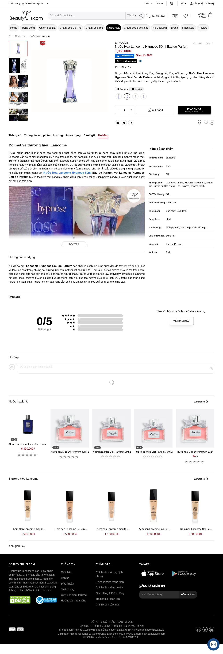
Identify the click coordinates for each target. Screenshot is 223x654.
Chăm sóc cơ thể (70, 27)
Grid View (124, 89)
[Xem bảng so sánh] (212, 122)
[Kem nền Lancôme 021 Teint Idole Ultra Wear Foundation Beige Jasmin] (195, 505)
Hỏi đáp (103, 135)
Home (13, 27)
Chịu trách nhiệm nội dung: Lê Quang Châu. (82, 633)
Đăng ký (210, 3)
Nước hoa (113, 27)
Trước (197, 43)
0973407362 (158, 15)
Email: (137, 633)
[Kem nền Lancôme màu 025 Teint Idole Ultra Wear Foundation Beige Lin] (111, 505)
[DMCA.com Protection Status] (20, 600)
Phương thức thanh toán (110, 581)
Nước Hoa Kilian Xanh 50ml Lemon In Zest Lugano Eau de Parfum (45, 444)
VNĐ (147, 3)
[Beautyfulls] (10, 36)
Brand (174, 27)
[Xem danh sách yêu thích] (205, 122)
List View (138, 89)
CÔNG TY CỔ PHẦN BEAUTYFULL (111, 621)
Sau (208, 43)
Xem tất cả (199, 402)
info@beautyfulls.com (153, 633)
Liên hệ (65, 577)
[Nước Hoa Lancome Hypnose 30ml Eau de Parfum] (143, 96)
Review (203, 27)
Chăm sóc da (47, 27)
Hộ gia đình (160, 27)
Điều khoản (67, 583)
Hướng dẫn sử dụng (67, 135)
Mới (43, 43)
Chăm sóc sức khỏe (136, 27)
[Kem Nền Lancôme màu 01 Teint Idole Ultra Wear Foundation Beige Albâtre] (28, 505)
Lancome (121, 42)
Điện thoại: (113, 633)
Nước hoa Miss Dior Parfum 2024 (195, 451)
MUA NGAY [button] (194, 110)
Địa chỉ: (83, 625)
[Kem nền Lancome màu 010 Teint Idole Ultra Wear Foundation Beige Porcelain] (153, 505)
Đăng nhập (199, 3)
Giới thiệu (66, 572)
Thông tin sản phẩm (37, 135)
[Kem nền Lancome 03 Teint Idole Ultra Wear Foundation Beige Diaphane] (70, 505)
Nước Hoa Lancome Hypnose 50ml (67, 172)
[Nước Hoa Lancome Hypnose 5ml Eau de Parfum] (135, 96)
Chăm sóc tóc (94, 27)
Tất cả (130, 15)
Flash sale (188, 27)
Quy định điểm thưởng (74, 594)
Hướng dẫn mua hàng (73, 600)
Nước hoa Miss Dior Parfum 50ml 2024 (114, 451)
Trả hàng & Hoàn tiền (108, 598)
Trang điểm (28, 27)
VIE (158, 3)
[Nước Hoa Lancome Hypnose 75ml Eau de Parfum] (118, 96)
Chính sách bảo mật (107, 604)
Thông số (15, 135)
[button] (183, 3)
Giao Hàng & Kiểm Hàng (110, 593)
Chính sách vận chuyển (109, 587)
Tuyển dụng (67, 589)
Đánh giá (89, 135)
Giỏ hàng (157, 109)
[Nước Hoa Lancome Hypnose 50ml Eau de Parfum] (127, 96)
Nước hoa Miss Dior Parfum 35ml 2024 (155, 451)
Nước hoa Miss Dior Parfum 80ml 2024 (72, 451)
